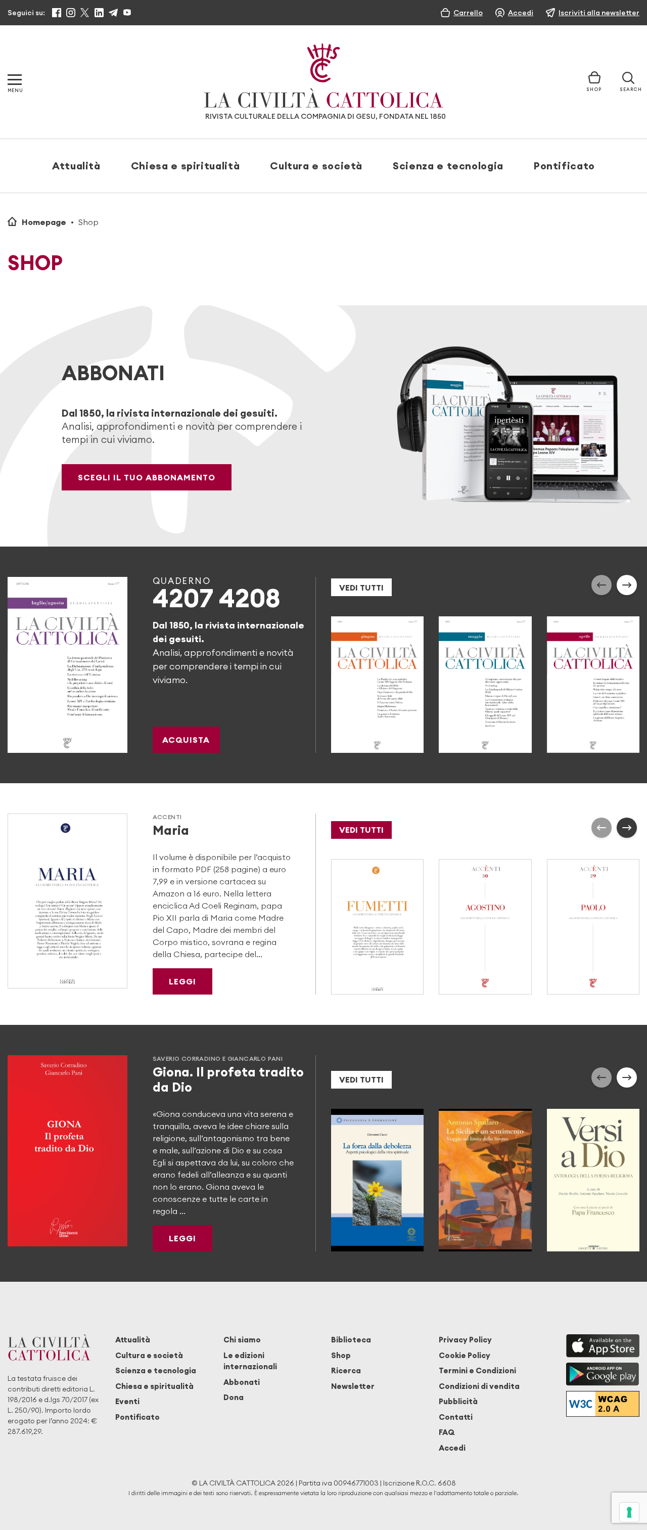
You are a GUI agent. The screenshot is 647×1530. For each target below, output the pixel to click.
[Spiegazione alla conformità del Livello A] (602, 1404)
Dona (233, 1397)
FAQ (446, 1432)
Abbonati (241, 1382)
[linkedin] (99, 12)
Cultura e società (316, 165)
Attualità (76, 165)
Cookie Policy (464, 1355)
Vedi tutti (361, 587)
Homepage (44, 222)
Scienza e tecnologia (448, 165)
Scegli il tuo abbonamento (146, 477)
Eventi (127, 1401)
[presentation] (601, 585)
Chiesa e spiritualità (185, 165)
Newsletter (353, 1386)
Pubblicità (458, 1401)
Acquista (186, 740)
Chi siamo (242, 1339)
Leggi (182, 981)
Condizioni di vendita (479, 1386)
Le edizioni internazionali (250, 1361)
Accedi (452, 1448)
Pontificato (564, 165)
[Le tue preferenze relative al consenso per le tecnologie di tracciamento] (629, 1512)
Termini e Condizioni (477, 1370)
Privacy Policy (465, 1339)
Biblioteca (351, 1339)
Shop (341, 1355)
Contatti (456, 1417)
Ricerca (346, 1370)
